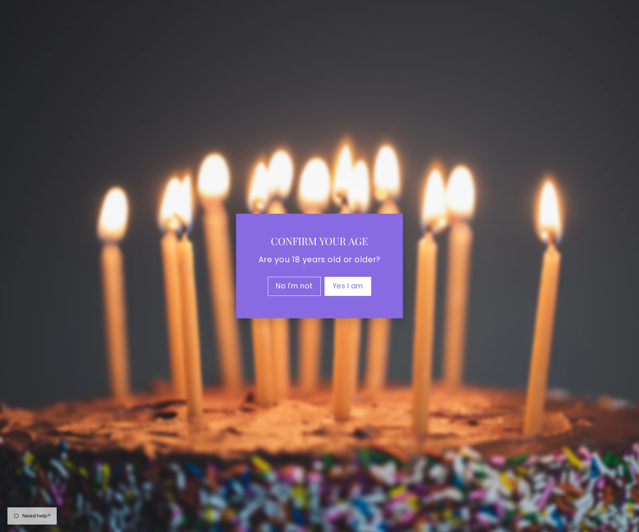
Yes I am (347, 286)
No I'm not (294, 286)
